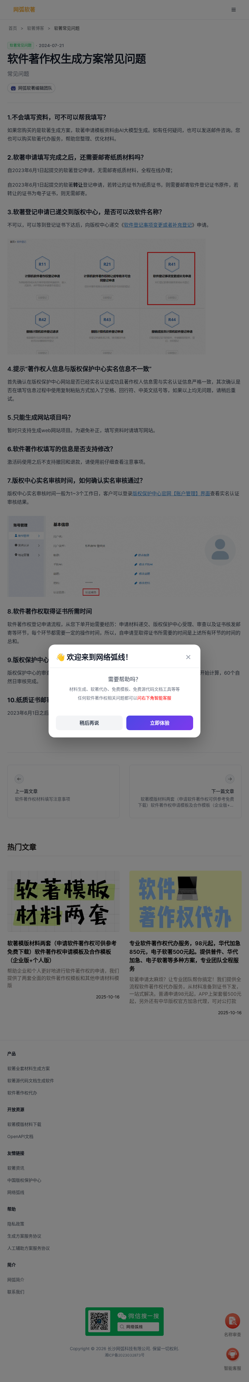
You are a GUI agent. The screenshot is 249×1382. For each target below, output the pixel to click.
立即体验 (159, 723)
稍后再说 (89, 723)
